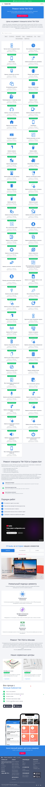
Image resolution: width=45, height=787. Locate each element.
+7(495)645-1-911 (36, 768)
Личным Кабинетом (12, 688)
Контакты (3, 767)
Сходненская (35, 761)
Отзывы (10, 546)
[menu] (2, 4)
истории (19, 546)
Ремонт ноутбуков (15, 763)
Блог (23, 761)
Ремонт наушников (15, 766)
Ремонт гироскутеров (16, 767)
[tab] (7, 550)
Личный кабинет (25, 776)
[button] (42, 4)
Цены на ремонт (25, 775)
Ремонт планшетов (15, 764)
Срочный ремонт (15, 770)
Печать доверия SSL (5, 785)
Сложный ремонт (15, 771)
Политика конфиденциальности (14, 785)
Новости (24, 763)
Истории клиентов (25, 770)
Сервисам (14, 779)
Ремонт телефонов (15, 761)
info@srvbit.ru (35, 767)
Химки (34, 764)
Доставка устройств (15, 774)
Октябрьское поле (36, 763)
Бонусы (23, 764)
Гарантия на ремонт (15, 773)
